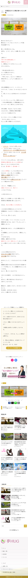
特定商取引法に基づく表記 (9, 572)
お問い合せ (5, 566)
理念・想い (5, 551)
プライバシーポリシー (8, 569)
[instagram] (12, 530)
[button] (9, 403)
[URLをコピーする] (18, 403)
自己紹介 (5, 554)
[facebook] (10, 530)
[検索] (18, 530)
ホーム (4, 548)
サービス (5, 557)
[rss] (16, 530)
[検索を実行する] (25, 526)
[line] (14, 530)
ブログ (4, 15)
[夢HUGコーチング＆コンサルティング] (14, 2)
